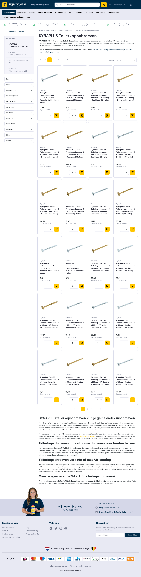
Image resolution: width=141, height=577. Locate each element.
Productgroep (11, 90)
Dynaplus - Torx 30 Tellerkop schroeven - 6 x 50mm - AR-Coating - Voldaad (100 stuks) (75, 380)
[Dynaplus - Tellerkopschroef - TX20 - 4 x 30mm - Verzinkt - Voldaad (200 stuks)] (49, 249)
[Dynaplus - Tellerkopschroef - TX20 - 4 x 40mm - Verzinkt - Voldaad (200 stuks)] (49, 78)
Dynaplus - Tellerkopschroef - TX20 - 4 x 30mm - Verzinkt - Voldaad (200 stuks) (49, 268)
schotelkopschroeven (88, 436)
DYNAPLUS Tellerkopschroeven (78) (18, 45)
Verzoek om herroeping (11, 537)
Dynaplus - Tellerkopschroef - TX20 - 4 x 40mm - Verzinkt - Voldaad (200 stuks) (49, 97)
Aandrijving (10, 107)
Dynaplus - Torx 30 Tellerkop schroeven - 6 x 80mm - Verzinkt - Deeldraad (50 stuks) (49, 380)
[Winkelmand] (136, 4)
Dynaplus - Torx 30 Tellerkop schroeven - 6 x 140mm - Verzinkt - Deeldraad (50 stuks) (100, 153)
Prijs (7, 79)
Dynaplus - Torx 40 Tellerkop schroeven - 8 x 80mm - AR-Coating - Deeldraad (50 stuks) (75, 210)
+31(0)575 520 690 (106, 503)
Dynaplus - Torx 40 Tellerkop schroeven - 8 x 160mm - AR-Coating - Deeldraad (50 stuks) (49, 323)
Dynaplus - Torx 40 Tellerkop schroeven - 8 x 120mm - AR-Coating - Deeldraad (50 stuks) (49, 210)
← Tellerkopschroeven (15, 32)
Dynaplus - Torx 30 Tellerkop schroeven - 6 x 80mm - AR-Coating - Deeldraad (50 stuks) (75, 96)
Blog (27, 527)
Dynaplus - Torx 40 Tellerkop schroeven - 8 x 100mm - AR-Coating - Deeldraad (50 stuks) (125, 96)
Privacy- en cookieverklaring (80, 566)
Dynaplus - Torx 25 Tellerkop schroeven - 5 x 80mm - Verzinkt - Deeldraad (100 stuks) (75, 323)
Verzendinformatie (32, 534)
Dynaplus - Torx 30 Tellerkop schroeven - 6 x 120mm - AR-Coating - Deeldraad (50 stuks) (100, 96)
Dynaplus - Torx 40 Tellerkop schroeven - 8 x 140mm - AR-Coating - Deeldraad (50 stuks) (75, 153)
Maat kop (9, 113)
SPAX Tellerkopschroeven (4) (18, 62)
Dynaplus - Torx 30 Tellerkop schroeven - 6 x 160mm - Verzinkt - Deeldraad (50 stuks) (125, 380)
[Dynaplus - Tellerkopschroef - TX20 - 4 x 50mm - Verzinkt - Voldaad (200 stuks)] (75, 249)
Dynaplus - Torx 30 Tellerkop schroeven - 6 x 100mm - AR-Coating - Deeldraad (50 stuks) (49, 153)
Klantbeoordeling (32, 531)
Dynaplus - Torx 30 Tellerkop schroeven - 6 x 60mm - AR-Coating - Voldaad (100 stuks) (125, 210)
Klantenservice (7, 534)
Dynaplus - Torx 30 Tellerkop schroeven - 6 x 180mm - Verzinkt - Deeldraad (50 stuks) (125, 267)
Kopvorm (9, 118)
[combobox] (80, 5)
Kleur (8, 135)
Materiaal (9, 129)
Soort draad (10, 124)
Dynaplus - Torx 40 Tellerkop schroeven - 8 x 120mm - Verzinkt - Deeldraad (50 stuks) (100, 210)
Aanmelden (132, 535)
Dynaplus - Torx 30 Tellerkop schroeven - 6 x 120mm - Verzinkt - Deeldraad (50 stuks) (125, 323)
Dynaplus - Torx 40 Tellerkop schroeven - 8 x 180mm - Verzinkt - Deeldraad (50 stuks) (100, 323)
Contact (5, 531)
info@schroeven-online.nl (109, 507)
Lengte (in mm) (11, 101)
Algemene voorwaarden (59, 566)
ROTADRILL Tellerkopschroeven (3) (17, 53)
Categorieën (10, 38)
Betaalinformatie (8, 527)
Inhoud (8, 141)
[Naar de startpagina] (15, 4)
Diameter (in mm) (12, 96)
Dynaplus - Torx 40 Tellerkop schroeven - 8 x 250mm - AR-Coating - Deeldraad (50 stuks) (100, 380)
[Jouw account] (131, 4)
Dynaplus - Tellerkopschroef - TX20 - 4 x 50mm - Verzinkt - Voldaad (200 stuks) (75, 268)
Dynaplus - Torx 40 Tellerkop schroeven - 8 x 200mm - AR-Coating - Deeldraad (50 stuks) (100, 267)
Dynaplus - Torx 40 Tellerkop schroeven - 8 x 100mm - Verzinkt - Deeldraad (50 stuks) (125, 153)
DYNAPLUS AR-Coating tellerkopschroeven (107, 49)
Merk (8, 85)
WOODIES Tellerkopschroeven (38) (17, 70)
